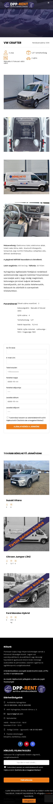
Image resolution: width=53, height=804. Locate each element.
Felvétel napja (12, 378)
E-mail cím (10, 358)
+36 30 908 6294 (10, 705)
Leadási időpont (12, 407)
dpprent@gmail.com (15, 714)
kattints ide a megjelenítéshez (30, 420)
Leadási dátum (12, 397)
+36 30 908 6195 (24, 705)
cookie (48, 793)
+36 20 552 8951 (35, 730)
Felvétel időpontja (13, 387)
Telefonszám (11, 367)
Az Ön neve (10, 348)
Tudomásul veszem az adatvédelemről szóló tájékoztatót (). (26, 419)
